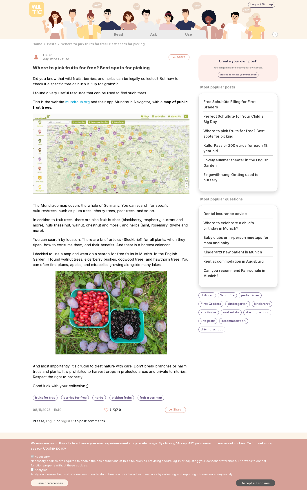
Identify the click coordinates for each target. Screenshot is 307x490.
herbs (99, 398)
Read (118, 34)
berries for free (75, 398)
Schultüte (227, 295)
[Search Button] (275, 34)
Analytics (41, 469)
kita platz (208, 321)
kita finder (208, 312)
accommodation (233, 321)
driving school (212, 329)
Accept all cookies (255, 483)
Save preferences (49, 483)
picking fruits (122, 398)
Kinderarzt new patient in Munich (232, 252)
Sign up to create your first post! (238, 74)
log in (51, 421)
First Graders (211, 304)
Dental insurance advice (225, 213)
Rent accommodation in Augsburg (233, 261)
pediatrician (250, 295)
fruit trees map (151, 398)
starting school (257, 312)
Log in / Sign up (261, 4)
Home (37, 44)
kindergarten (237, 304)
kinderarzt (262, 304)
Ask (153, 34)
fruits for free (45, 398)
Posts (51, 44)
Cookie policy (54, 448)
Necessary (42, 456)
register (67, 421)
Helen (47, 55)
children (207, 295)
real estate (231, 312)
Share (181, 57)
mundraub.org (77, 102)
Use (188, 34)
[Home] (36, 10)
